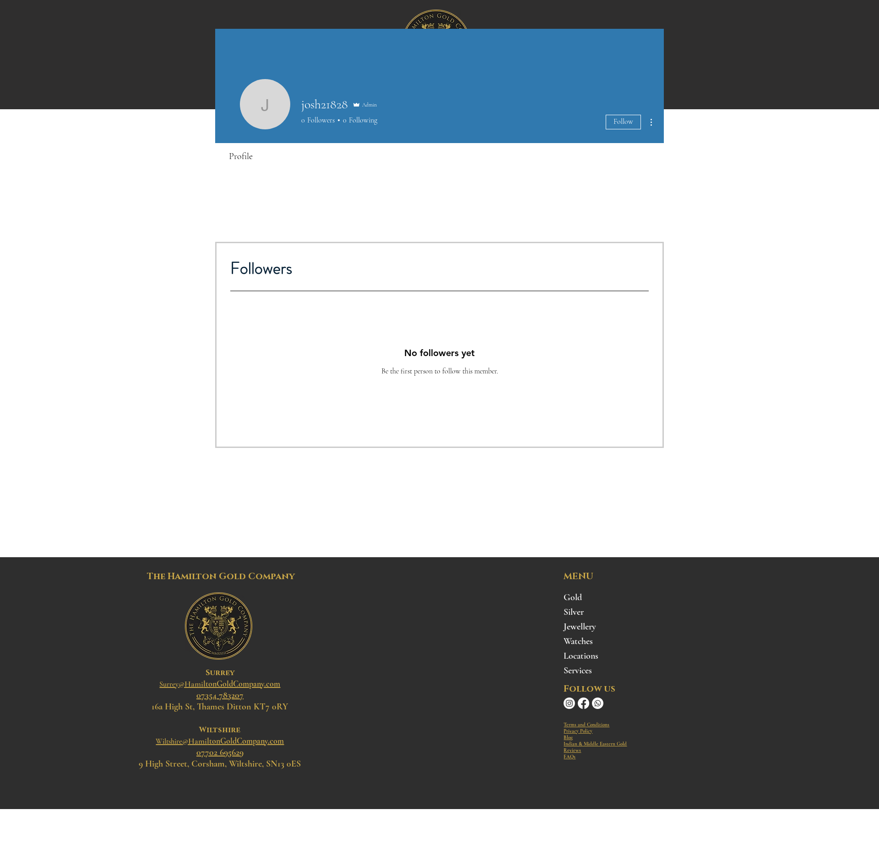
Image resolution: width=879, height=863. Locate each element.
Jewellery (580, 626)
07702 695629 (220, 752)
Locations (581, 655)
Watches (578, 641)
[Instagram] (569, 703)
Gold (573, 597)
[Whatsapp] (597, 703)
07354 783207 (220, 695)
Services (578, 670)
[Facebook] (583, 703)
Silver (574, 612)
